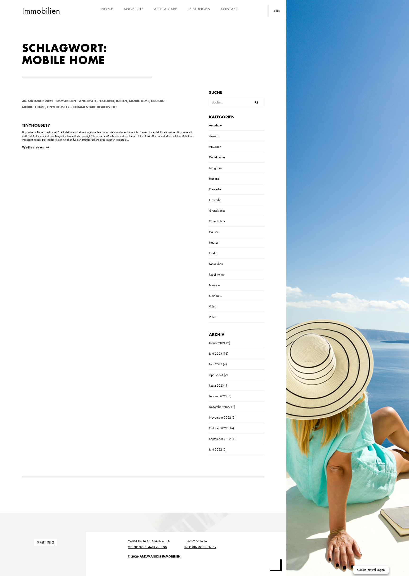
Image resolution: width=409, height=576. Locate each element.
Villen (212, 306)
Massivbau (216, 264)
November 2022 (220, 417)
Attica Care (165, 8)
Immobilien (66, 101)
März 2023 (216, 385)
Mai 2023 (215, 364)
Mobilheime (139, 101)
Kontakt (229, 8)
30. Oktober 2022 (37, 101)
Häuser (213, 232)
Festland (106, 101)
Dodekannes (217, 157)
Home (107, 8)
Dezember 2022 (220, 407)
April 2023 (216, 375)
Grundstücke (217, 210)
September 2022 (220, 439)
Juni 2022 (215, 449)
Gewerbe (215, 189)
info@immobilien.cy (200, 547)
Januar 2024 (217, 343)
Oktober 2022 (218, 428)
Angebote (134, 8)
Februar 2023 (218, 396)
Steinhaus (215, 296)
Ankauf (213, 136)
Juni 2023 (215, 353)
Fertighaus (215, 168)
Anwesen (215, 146)
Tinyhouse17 (58, 107)
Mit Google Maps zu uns (147, 547)
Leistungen (199, 8)
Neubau (157, 101)
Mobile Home (33, 107)
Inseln (121, 101)
